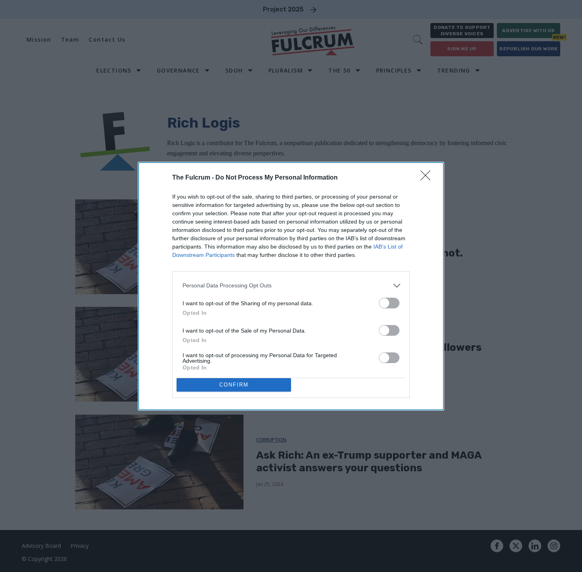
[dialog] (291, 286)
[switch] (389, 303)
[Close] (428, 178)
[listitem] (291, 285)
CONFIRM (234, 385)
